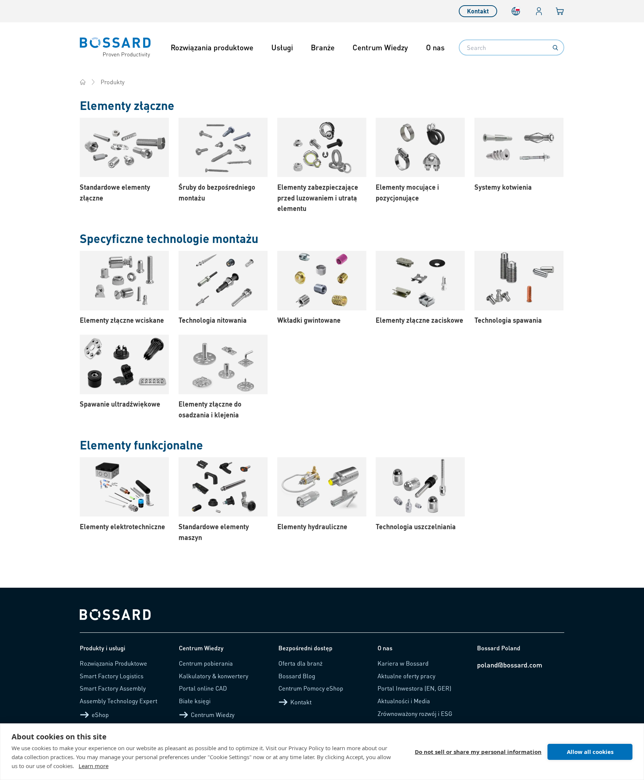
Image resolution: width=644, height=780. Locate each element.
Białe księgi (195, 701)
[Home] (83, 82)
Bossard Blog (296, 676)
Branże (323, 47)
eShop (100, 715)
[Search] (555, 48)
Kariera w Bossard (403, 663)
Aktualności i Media (404, 701)
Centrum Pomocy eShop (310, 688)
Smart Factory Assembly (113, 688)
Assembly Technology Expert (118, 701)
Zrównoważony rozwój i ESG (415, 713)
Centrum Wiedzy (380, 47)
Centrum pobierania (206, 663)
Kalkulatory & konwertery (213, 676)
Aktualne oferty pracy (406, 676)
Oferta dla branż (300, 663)
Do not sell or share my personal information (478, 751)
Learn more (93, 766)
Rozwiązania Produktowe (113, 663)
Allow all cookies (590, 751)
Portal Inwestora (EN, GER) (414, 688)
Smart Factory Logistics (111, 676)
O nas (435, 47)
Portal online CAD (203, 688)
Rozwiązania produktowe (212, 47)
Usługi (282, 47)
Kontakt (478, 11)
